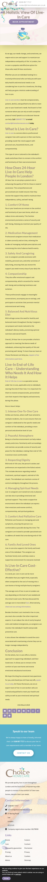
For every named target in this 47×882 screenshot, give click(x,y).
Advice (7, 860)
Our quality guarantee (13, 848)
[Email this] (5, 711)
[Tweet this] (14, 711)
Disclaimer (28, 848)
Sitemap (27, 860)
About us (8, 856)
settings (18, 874)
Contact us (23, 753)
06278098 (34, 829)
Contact (27, 844)
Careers (27, 840)
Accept (6, 878)
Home (7, 840)
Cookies (27, 856)
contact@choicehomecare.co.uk (32, 5)
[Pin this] (24, 711)
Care (7, 844)
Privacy (27, 852)
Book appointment (24, 22)
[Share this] (9, 711)
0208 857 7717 (25, 2)
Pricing (8, 852)
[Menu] (10, 3)
